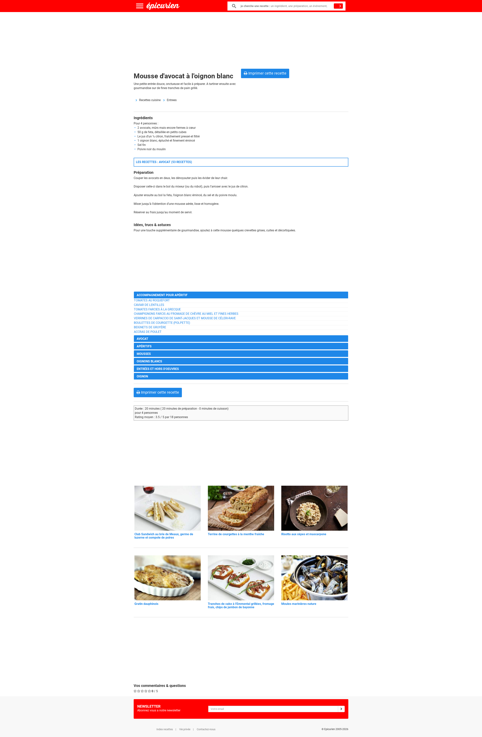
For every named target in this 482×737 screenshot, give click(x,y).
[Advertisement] (241, 39)
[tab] (241, 295)
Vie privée (184, 729)
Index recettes (164, 729)
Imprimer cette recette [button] (266, 73)
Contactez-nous (206, 729)
